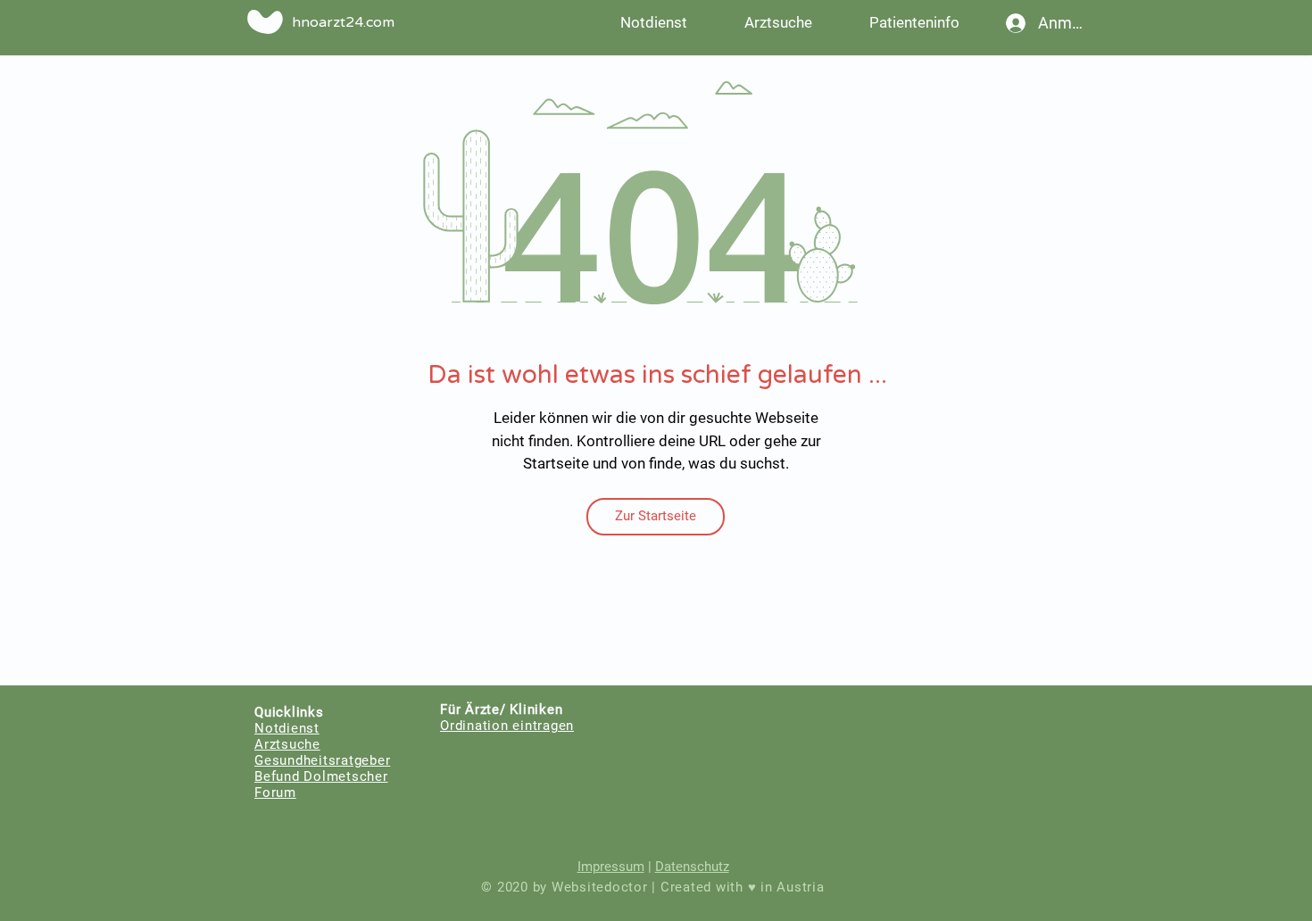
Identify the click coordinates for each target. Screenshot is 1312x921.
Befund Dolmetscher (321, 776)
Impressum (610, 867)
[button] (914, 22)
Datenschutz (692, 867)
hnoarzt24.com (343, 22)
